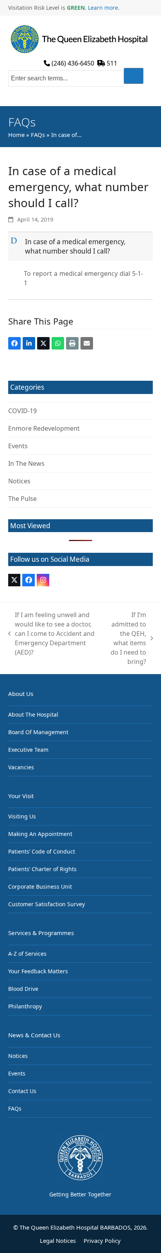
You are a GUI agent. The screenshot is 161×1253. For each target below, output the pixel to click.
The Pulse (22, 498)
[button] (81, 246)
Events (18, 446)
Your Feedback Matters (38, 971)
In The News (26, 463)
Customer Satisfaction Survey (46, 904)
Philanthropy (25, 1006)
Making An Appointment (40, 834)
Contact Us (22, 1091)
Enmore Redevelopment (44, 428)
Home (16, 134)
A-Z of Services (27, 953)
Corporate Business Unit (40, 886)
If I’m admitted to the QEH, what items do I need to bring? (126, 638)
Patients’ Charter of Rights (42, 869)
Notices (19, 481)
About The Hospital (33, 714)
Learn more (103, 7)
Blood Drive (23, 988)
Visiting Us (22, 816)
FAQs (38, 134)
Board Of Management (38, 732)
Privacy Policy (102, 1240)
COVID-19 (22, 410)
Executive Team (28, 749)
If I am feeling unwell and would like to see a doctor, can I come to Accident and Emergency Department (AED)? (51, 634)
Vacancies (21, 767)
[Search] (133, 76)
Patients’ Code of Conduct (41, 851)
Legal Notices (58, 1240)
